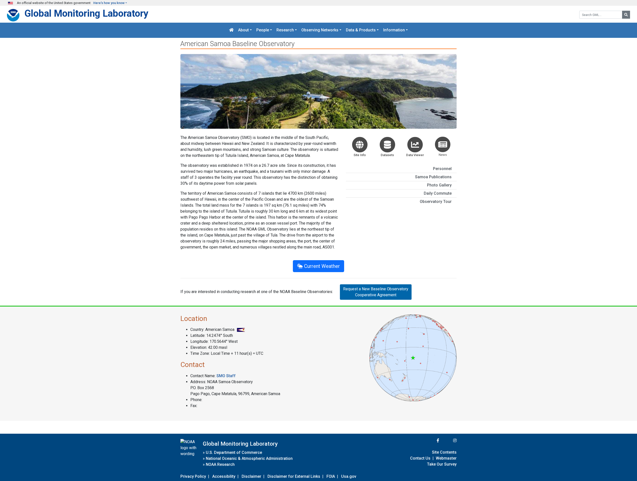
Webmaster (446, 458)
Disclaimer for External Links (293, 476)
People (262, 30)
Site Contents (444, 452)
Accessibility (223, 476)
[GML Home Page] (231, 30)
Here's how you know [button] (109, 3)
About (243, 30)
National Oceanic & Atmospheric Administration (249, 458)
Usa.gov (348, 476)
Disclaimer (251, 476)
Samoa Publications (433, 177)
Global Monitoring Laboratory (86, 13)
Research (285, 30)
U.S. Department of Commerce (234, 452)
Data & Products (361, 30)
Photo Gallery (439, 185)
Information (394, 30)
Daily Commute (438, 193)
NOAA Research (220, 464)
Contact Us (420, 458)
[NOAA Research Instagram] (448, 440)
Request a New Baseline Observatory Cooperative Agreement (375, 292)
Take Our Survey (442, 464)
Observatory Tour (436, 201)
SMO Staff (226, 375)
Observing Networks (319, 30)
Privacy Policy (193, 476)
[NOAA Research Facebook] (431, 440)
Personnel (442, 168)
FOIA (330, 476)
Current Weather (321, 266)
